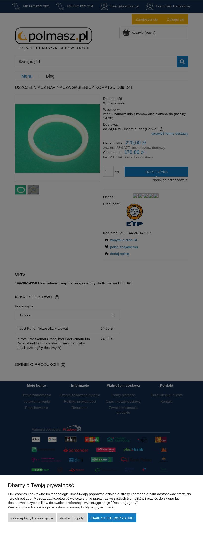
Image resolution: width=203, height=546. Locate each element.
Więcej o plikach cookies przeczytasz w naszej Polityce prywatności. (61, 507)
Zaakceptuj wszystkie (111, 518)
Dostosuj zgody (72, 518)
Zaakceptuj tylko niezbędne (32, 518)
